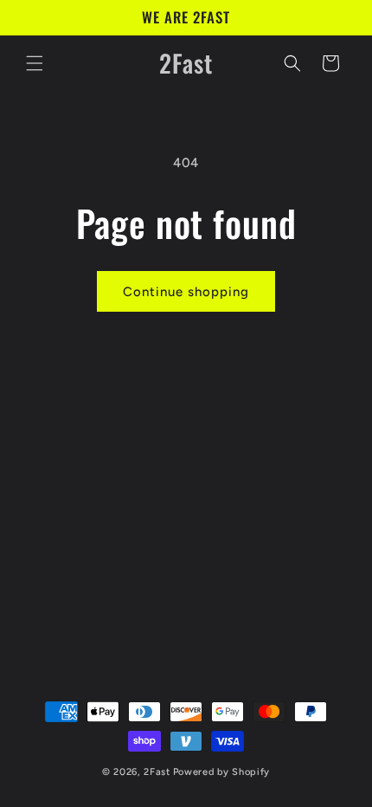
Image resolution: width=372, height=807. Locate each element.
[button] (35, 63)
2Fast (157, 772)
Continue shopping (186, 292)
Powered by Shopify (222, 772)
